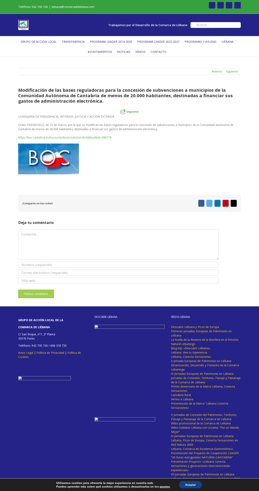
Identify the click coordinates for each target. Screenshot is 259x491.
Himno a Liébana (182, 399)
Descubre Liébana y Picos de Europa (195, 327)
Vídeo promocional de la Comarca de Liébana (201, 423)
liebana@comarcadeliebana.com (73, 7)
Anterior (217, 71)
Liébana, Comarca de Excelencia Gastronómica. (202, 449)
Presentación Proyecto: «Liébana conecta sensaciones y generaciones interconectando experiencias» (200, 466)
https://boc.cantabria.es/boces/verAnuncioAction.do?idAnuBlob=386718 (64, 137)
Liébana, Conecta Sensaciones (191, 357)
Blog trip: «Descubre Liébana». (191, 348)
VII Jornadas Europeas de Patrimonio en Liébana (202, 474)
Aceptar (190, 484)
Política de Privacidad (50, 353)
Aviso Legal (25, 353)
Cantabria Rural (181, 395)
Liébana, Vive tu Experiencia (189, 352)
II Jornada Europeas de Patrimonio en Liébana (201, 361)
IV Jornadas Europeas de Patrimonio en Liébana (202, 436)
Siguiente (232, 71)
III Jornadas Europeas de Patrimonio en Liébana (202, 374)
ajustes (165, 486)
